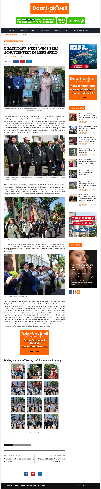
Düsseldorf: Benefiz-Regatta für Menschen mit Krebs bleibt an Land (40, 35)
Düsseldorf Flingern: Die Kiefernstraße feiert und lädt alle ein (87, 150)
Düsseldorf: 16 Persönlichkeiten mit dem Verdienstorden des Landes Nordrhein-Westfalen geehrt (88, 198)
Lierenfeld (17, 445)
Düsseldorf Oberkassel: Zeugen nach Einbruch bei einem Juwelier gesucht (87, 139)
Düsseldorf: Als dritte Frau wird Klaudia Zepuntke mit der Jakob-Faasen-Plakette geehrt (88, 116)
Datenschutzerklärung (21, 486)
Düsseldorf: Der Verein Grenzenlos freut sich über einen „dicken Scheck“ (87, 161)
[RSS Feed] (77, 292)
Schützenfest (26, 445)
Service (23, 30)
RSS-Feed (81, 486)
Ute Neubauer (12, 56)
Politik (33, 30)
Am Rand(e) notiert (81, 30)
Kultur (57, 30)
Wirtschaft (45, 30)
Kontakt (33, 486)
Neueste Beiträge (77, 108)
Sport (67, 30)
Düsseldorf (11, 30)
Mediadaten (41, 486)
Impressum (9, 486)
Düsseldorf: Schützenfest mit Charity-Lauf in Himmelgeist (87, 172)
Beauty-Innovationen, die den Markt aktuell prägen (82, 267)
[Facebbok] (71, 292)
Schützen (14, 41)
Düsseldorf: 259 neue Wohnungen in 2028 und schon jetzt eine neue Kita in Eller (87, 184)
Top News (20, 41)
